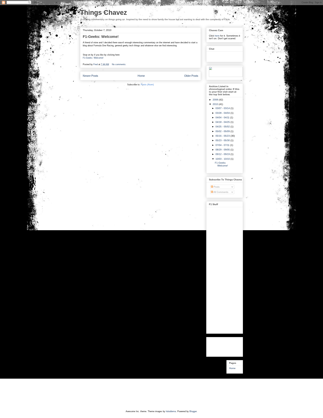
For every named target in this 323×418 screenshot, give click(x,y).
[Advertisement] (222, 346)
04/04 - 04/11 (223, 117)
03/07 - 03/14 (223, 108)
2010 (216, 104)
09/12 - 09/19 (223, 154)
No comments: (119, 64)
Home (141, 75)
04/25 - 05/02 (223, 126)
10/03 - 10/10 (223, 159)
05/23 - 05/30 (223, 140)
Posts (216, 186)
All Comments (220, 192)
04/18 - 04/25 (223, 122)
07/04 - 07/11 (223, 145)
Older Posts (191, 75)
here (217, 35)
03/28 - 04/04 (223, 113)
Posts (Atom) (147, 84)
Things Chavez (103, 12)
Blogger (193, 411)
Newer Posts (90, 75)
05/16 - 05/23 (223, 135)
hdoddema (171, 411)
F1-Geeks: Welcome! (101, 36)
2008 (216, 99)
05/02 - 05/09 (223, 131)
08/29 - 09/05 (223, 149)
